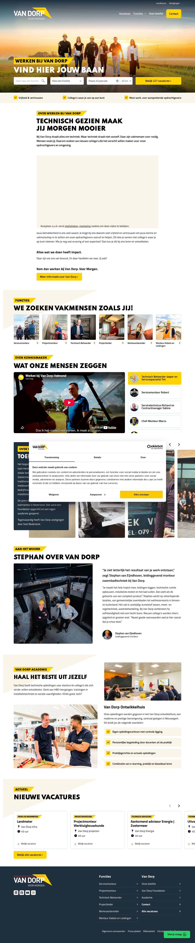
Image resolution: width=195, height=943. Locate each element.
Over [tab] (143, 457)
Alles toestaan (141, 494)
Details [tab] (97, 457)
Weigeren (54, 494)
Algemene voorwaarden (113, 931)
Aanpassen (96, 494)
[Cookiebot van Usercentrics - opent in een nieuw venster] (149, 447)
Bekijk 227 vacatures (157, 81)
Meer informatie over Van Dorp (58, 277)
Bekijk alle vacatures (29, 855)
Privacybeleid (134, 931)
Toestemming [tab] (51, 457)
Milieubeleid (149, 931)
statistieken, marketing (78, 226)
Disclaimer (162, 931)
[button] (144, 14)
